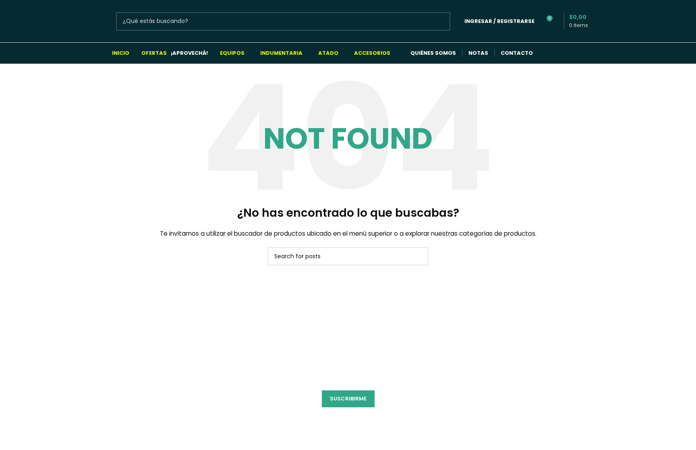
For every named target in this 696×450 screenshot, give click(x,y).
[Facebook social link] (549, 53)
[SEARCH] (441, 21)
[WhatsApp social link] (580, 53)
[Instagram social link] (564, 53)
